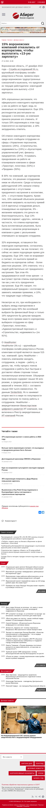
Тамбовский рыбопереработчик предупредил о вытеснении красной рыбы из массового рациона (23, 547)
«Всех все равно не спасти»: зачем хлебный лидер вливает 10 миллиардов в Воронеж (24, 619)
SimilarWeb (16, 392)
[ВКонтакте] (40, 512)
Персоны (40, 805)
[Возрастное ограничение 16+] (2, 2)
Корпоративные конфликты (22, 773)
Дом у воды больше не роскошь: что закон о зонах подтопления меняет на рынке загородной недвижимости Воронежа (24, 609)
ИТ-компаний (8, 415)
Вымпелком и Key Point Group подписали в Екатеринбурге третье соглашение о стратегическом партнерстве (20, 492)
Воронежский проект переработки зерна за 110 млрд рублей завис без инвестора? (25, 582)
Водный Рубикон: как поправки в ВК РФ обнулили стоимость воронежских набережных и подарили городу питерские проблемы (24, 640)
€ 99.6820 (41, 2)
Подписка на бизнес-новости (10, 805)
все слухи (41, 591)
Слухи (3, 563)
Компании (19, 806)
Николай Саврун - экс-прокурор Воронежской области (25, 686)
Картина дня (26, 763)
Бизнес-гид (38, 778)
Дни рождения (6, 671)
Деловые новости (7, 700)
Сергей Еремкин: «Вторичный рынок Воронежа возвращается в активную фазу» (23, 624)
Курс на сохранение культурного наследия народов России (23, 469)
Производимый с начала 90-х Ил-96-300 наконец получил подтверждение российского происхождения (22, 538)
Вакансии (22, 805)
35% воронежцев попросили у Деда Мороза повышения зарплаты (19, 480)
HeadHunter (10, 342)
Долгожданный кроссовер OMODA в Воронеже (21, 459)
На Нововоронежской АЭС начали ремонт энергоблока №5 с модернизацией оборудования (21, 736)
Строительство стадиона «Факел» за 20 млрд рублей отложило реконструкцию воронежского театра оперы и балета (21, 552)
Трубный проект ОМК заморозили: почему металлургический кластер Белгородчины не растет (25, 652)
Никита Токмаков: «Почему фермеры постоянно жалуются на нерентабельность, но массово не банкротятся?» (23, 647)
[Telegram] (43, 512)
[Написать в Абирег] (43, 7)
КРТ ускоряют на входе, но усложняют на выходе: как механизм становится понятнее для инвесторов (25, 614)
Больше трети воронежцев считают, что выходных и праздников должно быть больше (23, 449)
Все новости (7, 757)
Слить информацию (31, 805)
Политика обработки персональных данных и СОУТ (21, 784)
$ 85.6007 (31, 2)
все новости (40, 665)
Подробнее (41, 690)
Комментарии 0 (10, 521)
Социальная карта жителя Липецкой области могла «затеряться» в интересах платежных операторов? (25, 568)
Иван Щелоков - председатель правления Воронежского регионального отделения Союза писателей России (23, 676)
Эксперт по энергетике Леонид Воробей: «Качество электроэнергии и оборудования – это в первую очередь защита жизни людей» (25, 634)
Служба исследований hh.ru (23, 69)
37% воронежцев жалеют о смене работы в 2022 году (21, 438)
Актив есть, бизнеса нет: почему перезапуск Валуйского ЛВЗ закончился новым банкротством (24, 628)
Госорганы (26, 806)
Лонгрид (4, 603)
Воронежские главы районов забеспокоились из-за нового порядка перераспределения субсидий (24, 577)
